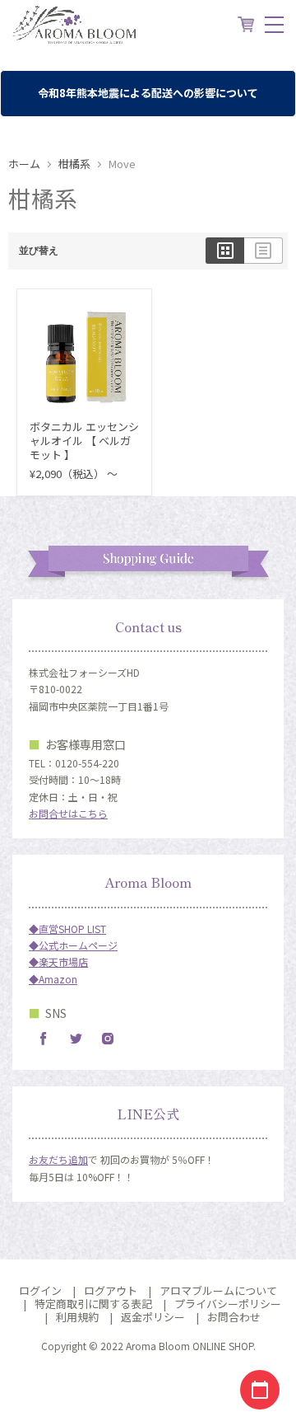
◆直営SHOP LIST (67, 929)
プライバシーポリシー (227, 1303)
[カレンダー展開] (260, 1390)
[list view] (263, 250)
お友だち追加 (58, 1159)
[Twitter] (75, 1038)
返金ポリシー (153, 1317)
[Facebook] (43, 1038)
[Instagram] (108, 1038)
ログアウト (110, 1290)
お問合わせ (234, 1317)
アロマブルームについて (218, 1290)
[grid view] (225, 250)
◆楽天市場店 (58, 962)
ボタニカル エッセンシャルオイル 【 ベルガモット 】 (84, 440)
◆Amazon (53, 979)
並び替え (38, 250)
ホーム (24, 164)
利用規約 (77, 1317)
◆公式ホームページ (73, 945)
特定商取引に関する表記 (93, 1303)
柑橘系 (74, 164)
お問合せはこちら (68, 813)
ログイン (40, 1290)
